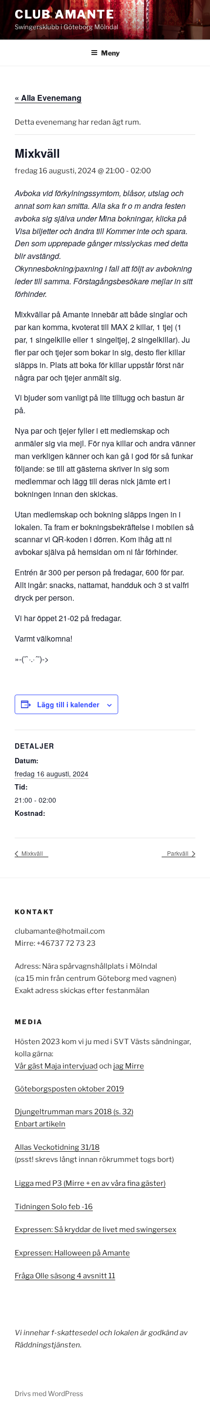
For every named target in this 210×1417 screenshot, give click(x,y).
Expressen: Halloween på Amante (72, 1253)
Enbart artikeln (40, 1124)
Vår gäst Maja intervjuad (56, 1066)
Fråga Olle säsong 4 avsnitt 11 (65, 1275)
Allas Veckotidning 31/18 (57, 1147)
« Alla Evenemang (48, 97)
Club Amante (65, 14)
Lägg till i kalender (68, 704)
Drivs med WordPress (49, 1393)
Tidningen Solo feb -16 (54, 1206)
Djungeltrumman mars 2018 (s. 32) (74, 1111)
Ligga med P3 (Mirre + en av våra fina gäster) (90, 1183)
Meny (110, 53)
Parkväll (178, 853)
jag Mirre (128, 1066)
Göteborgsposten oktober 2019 (69, 1089)
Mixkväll (31, 853)
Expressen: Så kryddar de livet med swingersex (95, 1229)
